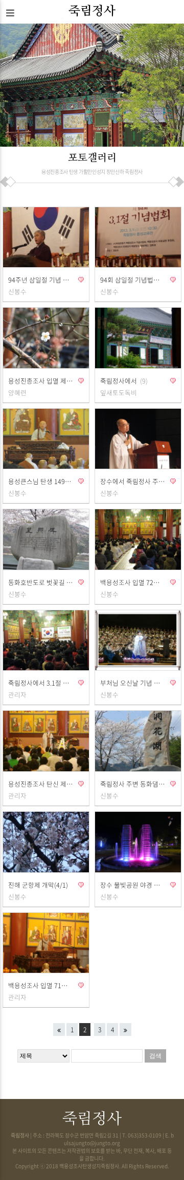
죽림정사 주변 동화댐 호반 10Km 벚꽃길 (133, 784)
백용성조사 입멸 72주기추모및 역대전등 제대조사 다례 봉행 (133, 582)
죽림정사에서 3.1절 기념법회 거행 (41, 683)
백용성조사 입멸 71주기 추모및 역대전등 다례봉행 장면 (41, 985)
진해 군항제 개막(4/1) (38, 885)
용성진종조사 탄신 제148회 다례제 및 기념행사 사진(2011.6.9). (41, 784)
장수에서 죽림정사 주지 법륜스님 (133, 481)
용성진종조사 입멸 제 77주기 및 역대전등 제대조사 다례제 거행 (41, 381)
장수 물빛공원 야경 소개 (133, 885)
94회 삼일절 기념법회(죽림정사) (133, 280)
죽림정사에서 (123, 381)
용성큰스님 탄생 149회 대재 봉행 (41, 481)
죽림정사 (92, 11)
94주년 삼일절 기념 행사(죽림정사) (41, 280)
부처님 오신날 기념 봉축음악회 (133, 683)
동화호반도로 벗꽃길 (41, 582)
